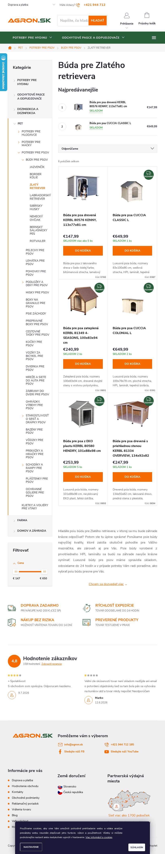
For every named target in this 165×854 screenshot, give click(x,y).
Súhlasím (136, 847)
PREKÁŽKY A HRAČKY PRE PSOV (34, 454)
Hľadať (97, 20)
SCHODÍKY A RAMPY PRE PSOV (34, 468)
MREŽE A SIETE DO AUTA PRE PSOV (36, 380)
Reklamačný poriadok (25, 804)
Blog (15, 815)
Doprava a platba (18, 5)
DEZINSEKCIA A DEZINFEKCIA (27, 111)
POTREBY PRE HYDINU (27, 82)
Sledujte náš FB (74, 751)
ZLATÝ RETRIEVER (37, 186)
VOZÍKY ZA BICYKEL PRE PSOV (34, 356)
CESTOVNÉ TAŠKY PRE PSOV (37, 333)
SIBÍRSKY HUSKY (36, 207)
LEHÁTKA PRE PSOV (35, 262)
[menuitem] (32, 38)
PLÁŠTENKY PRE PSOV (37, 480)
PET (20, 123)
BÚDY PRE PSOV (37, 160)
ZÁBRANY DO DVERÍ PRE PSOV (37, 392)
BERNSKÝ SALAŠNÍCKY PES (38, 230)
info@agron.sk (73, 744)
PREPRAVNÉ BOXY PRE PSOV (37, 322)
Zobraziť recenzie (51, 664)
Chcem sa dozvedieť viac (106, 584)
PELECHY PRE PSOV (35, 252)
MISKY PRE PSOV (37, 292)
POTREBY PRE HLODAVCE (31, 133)
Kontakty (17, 792)
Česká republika (73, 792)
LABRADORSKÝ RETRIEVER (40, 197)
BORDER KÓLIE (35, 176)
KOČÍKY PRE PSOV (34, 343)
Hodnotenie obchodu (25, 786)
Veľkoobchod (20, 821)
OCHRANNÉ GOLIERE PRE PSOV (35, 492)
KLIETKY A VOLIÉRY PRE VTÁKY (35, 507)
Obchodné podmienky (25, 798)
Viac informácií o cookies (99, 837)
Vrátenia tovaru (21, 809)
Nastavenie (31, 847)
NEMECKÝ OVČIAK (36, 218)
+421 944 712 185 (122, 744)
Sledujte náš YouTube (124, 751)
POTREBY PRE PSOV (35, 152)
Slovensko (69, 786)
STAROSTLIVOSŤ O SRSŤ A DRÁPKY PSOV (37, 419)
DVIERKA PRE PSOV (35, 368)
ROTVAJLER (37, 241)
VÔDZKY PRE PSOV (34, 441)
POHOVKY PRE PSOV (36, 273)
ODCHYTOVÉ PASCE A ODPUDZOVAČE (31, 97)
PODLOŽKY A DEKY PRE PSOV (37, 283)
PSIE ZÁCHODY (36, 313)
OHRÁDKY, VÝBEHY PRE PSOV (34, 405)
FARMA (22, 520)
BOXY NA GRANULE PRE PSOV (35, 303)
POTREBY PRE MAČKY (31, 143)
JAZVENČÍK (37, 167)
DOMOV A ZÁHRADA (31, 531)
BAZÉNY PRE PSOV (34, 431)
